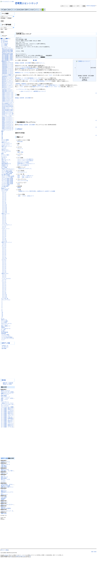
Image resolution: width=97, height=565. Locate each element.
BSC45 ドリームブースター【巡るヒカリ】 (13, 85)
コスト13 (4, 208)
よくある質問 (4, 41)
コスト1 (4, 193)
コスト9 (4, 203)
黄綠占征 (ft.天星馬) (6, 508)
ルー (2, 493)
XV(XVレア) (5, 165)
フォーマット (4, 324)
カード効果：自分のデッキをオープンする (12, 422)
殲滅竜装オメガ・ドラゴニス (22, 72)
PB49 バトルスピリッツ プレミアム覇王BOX (13, 118)
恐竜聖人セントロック (26, 3)
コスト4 (4, 197)
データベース (4, 42)
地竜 (18, 152)
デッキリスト (5, 347)
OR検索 (9, 18)
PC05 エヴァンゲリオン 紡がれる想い (11, 112)
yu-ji (11, 556)
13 (2, 316)
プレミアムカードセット (8, 102)
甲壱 (18, 184)
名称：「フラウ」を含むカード (9, 398)
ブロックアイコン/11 (22, 180)
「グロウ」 (50, 75)
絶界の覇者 (4, 395)
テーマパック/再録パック (8, 75)
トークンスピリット (7, 143)
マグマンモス (32, 81)
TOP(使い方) (5, 345)
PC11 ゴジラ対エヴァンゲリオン (10, 105)
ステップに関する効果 (7, 172)
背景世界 (3, 333)
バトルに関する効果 (7, 173)
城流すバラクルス (5, 390)
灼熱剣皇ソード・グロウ (35, 78)
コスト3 (4, 196)
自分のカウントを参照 (23, 162)
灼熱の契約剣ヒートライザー (44, 81)
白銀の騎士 (4, 465)
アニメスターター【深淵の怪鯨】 (9, 392)
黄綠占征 (3, 507)
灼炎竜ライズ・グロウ (43, 85)
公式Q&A (19, 129)
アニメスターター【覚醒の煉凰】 (9, 407)
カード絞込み (4, 43)
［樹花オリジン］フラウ (7, 403)
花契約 (2, 499)
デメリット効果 (6, 184)
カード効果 (4, 167)
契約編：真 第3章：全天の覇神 (23, 63)
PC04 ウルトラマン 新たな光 (9, 113)
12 (2, 314)
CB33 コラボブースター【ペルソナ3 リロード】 (14, 93)
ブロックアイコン (5, 299)
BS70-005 (20, 141)
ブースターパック (6, 47)
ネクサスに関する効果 (7, 180)
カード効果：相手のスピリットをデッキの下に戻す (14, 408)
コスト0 (4, 192)
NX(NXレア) (5, 166)
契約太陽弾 (4, 478)
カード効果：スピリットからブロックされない (13, 415)
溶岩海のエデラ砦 (33, 68)
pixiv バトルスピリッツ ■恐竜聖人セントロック (33, 91)
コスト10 (4, 204)
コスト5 (4, 198)
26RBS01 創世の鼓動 (7, 53)
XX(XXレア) (5, 162)
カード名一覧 (4, 298)
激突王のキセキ (5, 469)
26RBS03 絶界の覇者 (7, 50)
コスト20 (4, 211)
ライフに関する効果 (7, 171)
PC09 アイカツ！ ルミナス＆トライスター (13, 107)
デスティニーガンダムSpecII (22, 67)
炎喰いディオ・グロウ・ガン (53, 86)
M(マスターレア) (6, 159)
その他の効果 (5, 186)
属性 (2, 131)
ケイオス (3, 482)
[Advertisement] (8, 364)
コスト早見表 (4, 190)
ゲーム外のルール (5, 328)
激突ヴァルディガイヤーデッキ (9, 504)
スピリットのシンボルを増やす (25, 160)
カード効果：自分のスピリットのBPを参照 (12, 424)
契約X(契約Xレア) (6, 163)
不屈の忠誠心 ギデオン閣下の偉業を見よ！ (12, 484)
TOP (2, 9)
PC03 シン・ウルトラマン (8, 115)
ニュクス (3, 480)
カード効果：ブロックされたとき (9, 414)
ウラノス (3, 489)
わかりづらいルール (6, 323)
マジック (4, 152)
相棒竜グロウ (24, 68)
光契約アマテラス (5, 462)
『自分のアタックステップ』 (24, 168)
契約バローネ (4, 477)
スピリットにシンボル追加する (25, 159)
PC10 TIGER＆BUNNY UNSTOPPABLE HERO (14, 106)
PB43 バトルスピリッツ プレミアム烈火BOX (13, 126)
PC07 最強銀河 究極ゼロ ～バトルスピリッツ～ (14, 110)
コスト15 (4, 297)
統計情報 (4, 348)
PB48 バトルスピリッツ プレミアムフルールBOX (14, 120)
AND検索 (3, 18)
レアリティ (4, 156)
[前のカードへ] (33, 60)
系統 (2, 153)
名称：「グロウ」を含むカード (25, 175)
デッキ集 (3, 329)
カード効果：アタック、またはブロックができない (14, 417)
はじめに (3, 40)
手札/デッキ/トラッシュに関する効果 (11, 168)
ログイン (37, 9)
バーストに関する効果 (7, 182)
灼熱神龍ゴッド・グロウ (21, 78)
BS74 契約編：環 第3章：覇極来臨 (11, 56)
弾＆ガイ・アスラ (5, 479)
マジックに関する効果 (7, 181)
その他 (2, 331)
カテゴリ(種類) (5, 140)
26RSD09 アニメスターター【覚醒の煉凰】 (13, 66)
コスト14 (4, 209)
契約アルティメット (7, 146)
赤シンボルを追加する (23, 165)
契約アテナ (4, 490)
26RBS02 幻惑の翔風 (7, 51)
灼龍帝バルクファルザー (38, 86)
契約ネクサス (5, 150)
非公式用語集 (4, 332)
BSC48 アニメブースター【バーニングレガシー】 (14, 81)
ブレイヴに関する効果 (7, 178)
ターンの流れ (4, 321)
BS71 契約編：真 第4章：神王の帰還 (11, 60)
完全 (2, 29)
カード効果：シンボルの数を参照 (9, 410)
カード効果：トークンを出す (8, 427)
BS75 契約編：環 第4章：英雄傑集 (11, 55)
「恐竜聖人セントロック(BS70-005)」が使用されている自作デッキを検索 (36, 191)
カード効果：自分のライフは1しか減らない (12, 409)
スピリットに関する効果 (8, 176)
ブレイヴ (4, 147)
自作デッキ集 (6, 343)
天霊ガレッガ (4, 473)
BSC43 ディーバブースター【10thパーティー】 (14, 87)
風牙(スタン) (4, 494)
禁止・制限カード (5, 326)
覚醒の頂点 (4, 513)
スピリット (4, 141)
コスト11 (4, 206)
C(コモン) (4, 157)
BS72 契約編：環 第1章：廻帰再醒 (11, 58)
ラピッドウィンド (5, 397)
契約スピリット (6, 142)
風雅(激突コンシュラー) (7, 492)
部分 (6, 29)
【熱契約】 (23, 83)
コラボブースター (6, 88)
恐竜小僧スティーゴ (55, 85)
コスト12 (4, 207)
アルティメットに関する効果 (9, 177)
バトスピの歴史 (5, 334)
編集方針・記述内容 (8, 383)
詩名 (2, 400)
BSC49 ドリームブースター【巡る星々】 (12, 80)
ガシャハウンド (5, 394)
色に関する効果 (6, 174)
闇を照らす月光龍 (5, 485)
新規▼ (9, 9)
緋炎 (22, 152)
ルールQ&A (4, 322)
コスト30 (4, 212)
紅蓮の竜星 (4, 466)
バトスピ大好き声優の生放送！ (9, 337)
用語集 (3, 327)
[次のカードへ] (35, 60)
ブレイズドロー (5, 405)
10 (2, 312)
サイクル (3, 187)
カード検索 (4, 45)
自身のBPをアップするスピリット (26, 163)
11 (2, 313)
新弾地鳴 (3, 498)
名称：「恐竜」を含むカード (24, 177)
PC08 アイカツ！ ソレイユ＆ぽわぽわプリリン (14, 108)
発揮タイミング (5, 188)
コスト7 (4, 201)
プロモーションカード (7, 130)
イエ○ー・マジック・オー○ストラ (9, 510)
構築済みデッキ (6, 61)
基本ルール (4, 319)
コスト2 (4, 194)
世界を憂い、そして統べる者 (8, 470)
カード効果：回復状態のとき (8, 418)
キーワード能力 (5, 155)
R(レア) (3, 158)
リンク (3, 339)
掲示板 (19, 9)
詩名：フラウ (4, 399)
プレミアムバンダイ (7, 116)
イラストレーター (5, 336)
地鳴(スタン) (4, 502)
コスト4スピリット (27, 85)
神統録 (19, 187)
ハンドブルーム (5, 402)
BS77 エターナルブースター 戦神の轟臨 (12, 48)
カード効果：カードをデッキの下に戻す (11, 419)
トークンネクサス (6, 151)
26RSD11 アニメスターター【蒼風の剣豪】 (13, 63)
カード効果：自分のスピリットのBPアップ (12, 425)
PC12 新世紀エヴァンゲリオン (10, 103)
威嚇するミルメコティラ (7, 393)
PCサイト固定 (4, 550)
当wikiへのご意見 (7, 384)
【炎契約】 (18, 83)
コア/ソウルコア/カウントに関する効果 (12, 169)
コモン (19, 155)
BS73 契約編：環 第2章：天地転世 (11, 57)
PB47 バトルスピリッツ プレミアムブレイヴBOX (14, 121)
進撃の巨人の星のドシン (7, 487)
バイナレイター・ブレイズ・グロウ (30, 79)
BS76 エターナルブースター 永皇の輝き (12, 52)
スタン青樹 (4, 497)
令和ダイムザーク (5, 464)
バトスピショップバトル (7, 338)
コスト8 (4, 202)
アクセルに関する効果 (7, 183)
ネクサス (4, 148)
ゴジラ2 (3, 475)
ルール (2, 318)
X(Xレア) (4, 161)
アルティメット (6, 145)
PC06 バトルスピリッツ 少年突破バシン (12, 111)
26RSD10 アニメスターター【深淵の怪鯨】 (13, 65)
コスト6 (4, 199)
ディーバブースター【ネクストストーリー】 (12, 404)
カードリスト (4, 46)
